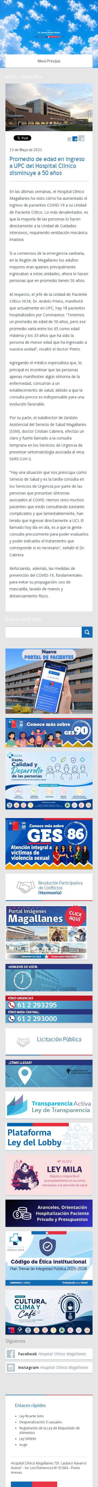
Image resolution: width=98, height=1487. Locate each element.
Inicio (11, 76)
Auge (23, 1444)
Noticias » (32, 76)
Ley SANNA (27, 1438)
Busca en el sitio (23, 619)
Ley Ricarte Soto (31, 1416)
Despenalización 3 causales (40, 1422)
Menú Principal (49, 61)
